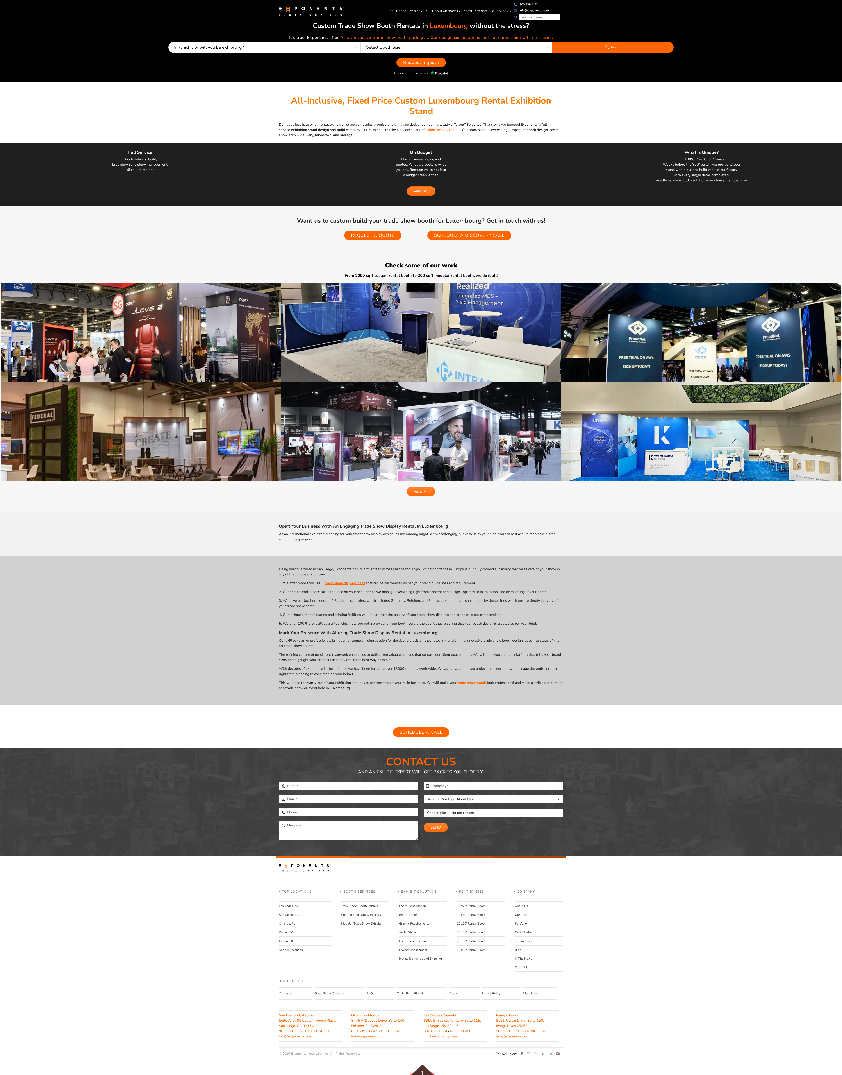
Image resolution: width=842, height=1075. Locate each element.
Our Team (521, 915)
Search (615, 47)
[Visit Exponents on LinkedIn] (550, 1054)
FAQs (370, 993)
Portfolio (521, 923)
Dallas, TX (286, 932)
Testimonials (523, 941)
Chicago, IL (286, 941)
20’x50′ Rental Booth (471, 941)
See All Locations (291, 950)
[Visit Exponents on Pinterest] (543, 1054)
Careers (454, 993)
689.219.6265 (389, 1031)
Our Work (500, 11)
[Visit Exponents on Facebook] (522, 1054)
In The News (523, 959)
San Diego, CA (289, 915)
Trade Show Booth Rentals (359, 906)
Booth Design (408, 915)
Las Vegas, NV (289, 906)
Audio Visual (408, 932)
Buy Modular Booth (441, 11)
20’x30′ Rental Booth (471, 932)
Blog (518, 950)
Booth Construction (412, 941)
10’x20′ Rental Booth (471, 906)
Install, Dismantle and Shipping (420, 959)
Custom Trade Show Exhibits (361, 915)
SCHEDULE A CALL (421, 732)
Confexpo (285, 993)
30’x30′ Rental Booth (471, 950)
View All (421, 191)
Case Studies (524, 932)
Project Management (413, 950)
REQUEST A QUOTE (373, 235)
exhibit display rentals (442, 129)
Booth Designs (475, 11)
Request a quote (421, 62)
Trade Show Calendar (329, 993)
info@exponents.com (534, 10)
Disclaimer (530, 993)
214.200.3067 (534, 1031)
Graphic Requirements (414, 923)
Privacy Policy (491, 993)
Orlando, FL (287, 923)
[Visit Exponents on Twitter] (536, 1054)
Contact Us (522, 967)
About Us (521, 906)
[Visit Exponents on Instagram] (528, 1054)
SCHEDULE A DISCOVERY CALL (469, 235)
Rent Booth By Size (405, 11)
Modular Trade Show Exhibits (361, 923)
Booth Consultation (412, 906)
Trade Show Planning (411, 993)
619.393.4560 (317, 1031)
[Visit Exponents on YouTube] (558, 1054)
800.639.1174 (528, 4)
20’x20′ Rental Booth (471, 923)
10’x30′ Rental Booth (471, 915)
